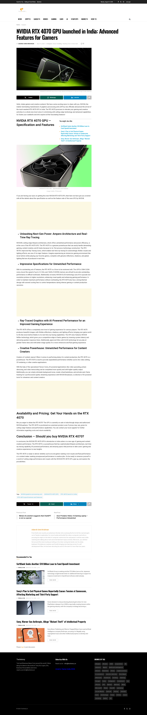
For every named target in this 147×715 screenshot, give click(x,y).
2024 (111, 664)
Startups (74, 19)
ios (128, 681)
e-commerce (100, 674)
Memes (45, 19)
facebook (107, 678)
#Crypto (98, 664)
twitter (105, 698)
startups (123, 691)
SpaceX (108, 691)
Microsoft (99, 688)
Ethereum (99, 678)
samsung (120, 688)
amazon (98, 667)
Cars (61, 19)
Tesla (112, 695)
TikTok (119, 695)
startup (116, 691)
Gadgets (37, 19)
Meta (123, 684)
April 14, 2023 (41, 44)
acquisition (118, 664)
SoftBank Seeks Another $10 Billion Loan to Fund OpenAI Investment (75, 127)
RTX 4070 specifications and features (30, 497)
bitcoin (98, 671)
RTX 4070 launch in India (69, 494)
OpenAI (112, 688)
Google (98, 681)
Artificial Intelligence (116, 667)
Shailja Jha (21, 567)
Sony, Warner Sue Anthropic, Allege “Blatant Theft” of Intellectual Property (75, 139)
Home (18, 25)
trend (125, 695)
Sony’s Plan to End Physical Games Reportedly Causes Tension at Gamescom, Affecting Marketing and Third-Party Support (75, 133)
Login (129, 2)
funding (115, 678)
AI (67, 19)
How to (93, 19)
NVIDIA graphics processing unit (31, 494)
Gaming (53, 19)
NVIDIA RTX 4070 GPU (51, 494)
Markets (84, 19)
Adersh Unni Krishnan (26, 44)
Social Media (100, 691)
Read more (52, 580)
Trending (59, 44)
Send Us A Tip (19, 2)
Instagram (111, 681)
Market (109, 684)
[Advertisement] (54, 216)
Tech (54, 44)
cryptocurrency (121, 671)
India (104, 681)
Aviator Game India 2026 (65, 669)
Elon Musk (122, 674)
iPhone (98, 684)
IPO (104, 684)
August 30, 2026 (31, 567)
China (112, 671)
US (111, 698)
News (20, 19)
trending (98, 698)
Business (105, 671)
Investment (120, 681)
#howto (105, 664)
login (22, 647)
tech (97, 695)
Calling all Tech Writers (30, 2)
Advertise (39, 2)
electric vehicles (111, 674)
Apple (105, 667)
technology (104, 695)
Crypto (27, 19)
